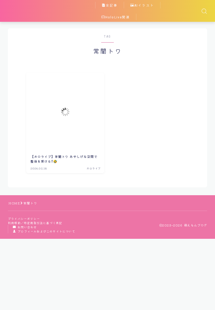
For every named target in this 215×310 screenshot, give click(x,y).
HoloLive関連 (117, 17)
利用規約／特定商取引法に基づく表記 (35, 223)
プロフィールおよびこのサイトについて (46, 231)
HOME (14, 203)
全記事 (111, 5)
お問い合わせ (27, 227)
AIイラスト (144, 5)
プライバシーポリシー (24, 218)
